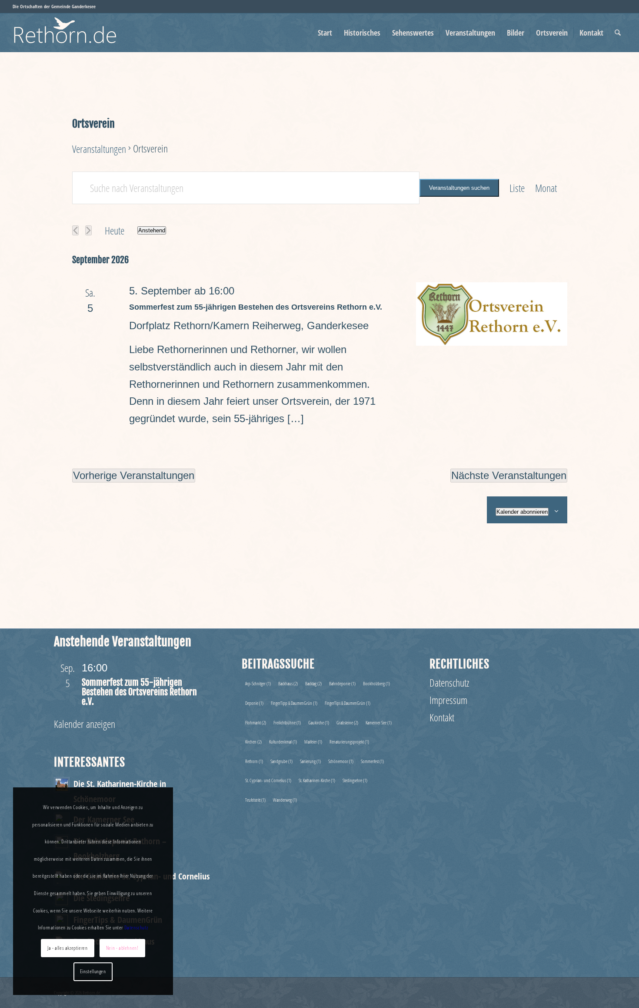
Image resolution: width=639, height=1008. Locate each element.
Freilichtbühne (287, 722)
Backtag (313, 683)
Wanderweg (285, 799)
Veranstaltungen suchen (459, 188)
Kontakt (441, 717)
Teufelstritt (255, 799)
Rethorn (254, 761)
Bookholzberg (376, 683)
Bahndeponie (342, 683)
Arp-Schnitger (258, 683)
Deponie (254, 703)
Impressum (448, 700)
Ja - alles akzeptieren (67, 948)
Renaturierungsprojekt (349, 741)
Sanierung (310, 761)
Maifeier (313, 741)
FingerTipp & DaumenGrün (294, 703)
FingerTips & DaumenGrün (347, 703)
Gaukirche (318, 722)
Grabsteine (347, 722)
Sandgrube (281, 761)
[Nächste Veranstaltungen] (88, 230)
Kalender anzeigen (84, 724)
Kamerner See (379, 722)
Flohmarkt (255, 722)
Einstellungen (93, 971)
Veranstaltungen (99, 149)
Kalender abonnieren (522, 512)
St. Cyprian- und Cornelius (268, 780)
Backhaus (288, 683)
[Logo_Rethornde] (83, 32)
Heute (114, 230)
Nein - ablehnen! (122, 948)
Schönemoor (340, 761)
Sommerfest (372, 761)
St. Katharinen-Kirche (317, 780)
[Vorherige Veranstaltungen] (75, 230)
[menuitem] (325, 32)
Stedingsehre (355, 780)
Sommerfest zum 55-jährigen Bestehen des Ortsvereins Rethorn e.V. (255, 307)
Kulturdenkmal (283, 741)
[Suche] (617, 32)
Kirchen (253, 741)
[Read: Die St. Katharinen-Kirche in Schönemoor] (62, 785)
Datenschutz (449, 682)
